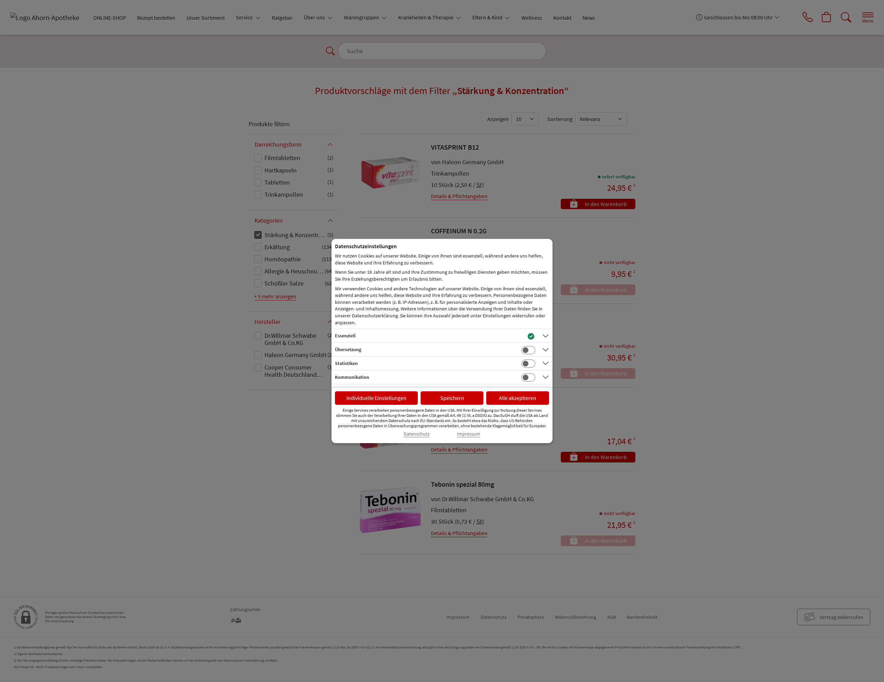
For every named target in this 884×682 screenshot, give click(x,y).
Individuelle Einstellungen (376, 397)
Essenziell (345, 336)
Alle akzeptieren (517, 397)
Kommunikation (352, 377)
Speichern (452, 397)
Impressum (468, 434)
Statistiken (346, 363)
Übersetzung (348, 349)
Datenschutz (417, 434)
